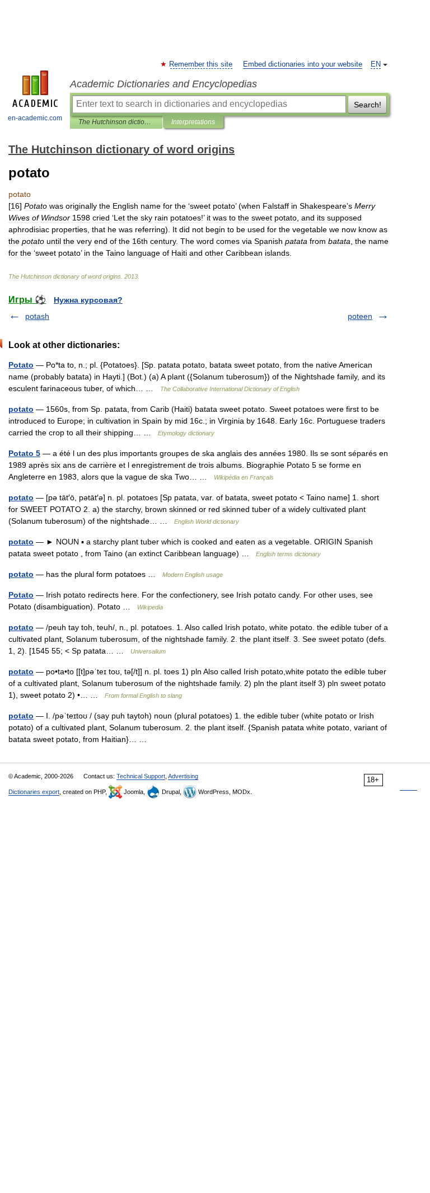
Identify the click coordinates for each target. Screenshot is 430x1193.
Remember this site (201, 64)
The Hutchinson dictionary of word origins (116, 122)
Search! (367, 104)
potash (37, 316)
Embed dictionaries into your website (302, 64)
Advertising (183, 776)
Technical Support (140, 776)
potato (21, 409)
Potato (21, 364)
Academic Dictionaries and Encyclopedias (163, 84)
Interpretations (193, 122)
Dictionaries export (33, 791)
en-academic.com (35, 118)
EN (376, 64)
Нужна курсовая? (88, 299)
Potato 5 (24, 453)
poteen (360, 316)
